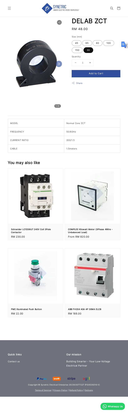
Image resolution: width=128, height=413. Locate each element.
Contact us (14, 361)
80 (97, 43)
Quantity (76, 56)
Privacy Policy (60, 390)
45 (76, 43)
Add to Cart (96, 73)
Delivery (89, 390)
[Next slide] (59, 64)
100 (108, 43)
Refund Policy (76, 390)
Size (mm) (77, 36)
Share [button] (79, 83)
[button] (9, 8)
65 (87, 43)
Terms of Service (43, 390)
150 (77, 50)
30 (88, 50)
